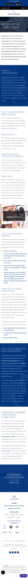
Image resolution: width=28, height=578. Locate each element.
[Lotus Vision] (14, 523)
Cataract (7, 20)
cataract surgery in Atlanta (8, 436)
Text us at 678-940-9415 (14, 521)
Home (2, 20)
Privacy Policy (14, 548)
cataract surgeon (5, 451)
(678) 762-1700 (5, 8)
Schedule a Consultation (14, 476)
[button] (3, 572)
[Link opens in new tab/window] (10, 552)
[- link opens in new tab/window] (4, 527)
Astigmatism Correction (6, 21)
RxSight (23, 363)
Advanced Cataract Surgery (16, 20)
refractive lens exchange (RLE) (9, 361)
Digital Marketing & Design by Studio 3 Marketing (14, 545)
